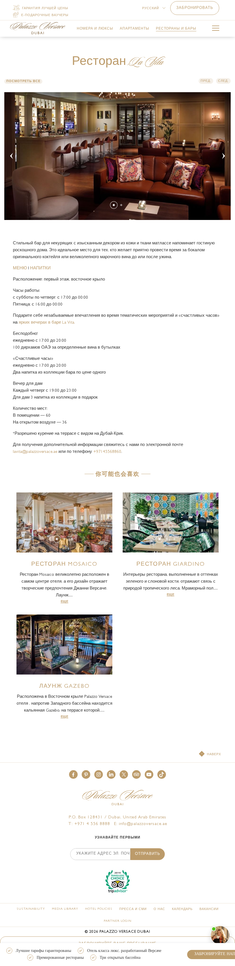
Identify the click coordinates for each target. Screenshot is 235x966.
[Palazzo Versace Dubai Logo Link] (37, 28)
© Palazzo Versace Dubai (117, 932)
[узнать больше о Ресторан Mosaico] (64, 522)
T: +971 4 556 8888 (89, 824)
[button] (73, 774)
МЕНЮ (20, 268)
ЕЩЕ (64, 601)
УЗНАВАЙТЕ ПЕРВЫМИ (117, 838)
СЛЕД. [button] (223, 81)
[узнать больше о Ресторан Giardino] (171, 522)
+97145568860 (107, 452)
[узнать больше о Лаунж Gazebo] (64, 645)
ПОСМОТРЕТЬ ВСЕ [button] (23, 81)
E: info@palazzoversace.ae (140, 824)
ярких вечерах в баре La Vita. (47, 323)
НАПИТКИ (40, 268)
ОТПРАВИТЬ (147, 854)
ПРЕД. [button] (206, 81)
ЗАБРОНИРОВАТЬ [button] (194, 8)
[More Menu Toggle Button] (215, 29)
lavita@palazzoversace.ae (35, 452)
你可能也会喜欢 (117, 475)
